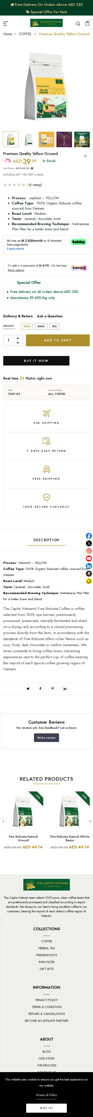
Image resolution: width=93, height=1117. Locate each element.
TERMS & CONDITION (47, 1007)
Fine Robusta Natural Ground (23, 838)
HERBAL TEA (46, 948)
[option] (46, 86)
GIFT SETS (47, 969)
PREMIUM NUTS (46, 955)
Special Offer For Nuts (48, 11)
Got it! (46, 1108)
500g (41, 326)
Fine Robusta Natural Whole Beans (69, 838)
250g (26, 326)
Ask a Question (50, 316)
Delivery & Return (18, 316)
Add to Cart (58, 340)
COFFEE (25, 34)
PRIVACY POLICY (46, 1000)
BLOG (47, 1051)
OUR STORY (46, 1058)
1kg (54, 326)
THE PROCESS (46, 1065)
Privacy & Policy (46, 1095)
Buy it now (36, 361)
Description (46, 540)
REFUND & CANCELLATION (47, 1014)
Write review (46, 738)
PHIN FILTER (47, 962)
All (50, 394)
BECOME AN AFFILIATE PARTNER (46, 1021)
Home (7, 34)
